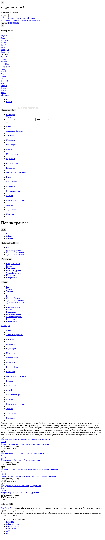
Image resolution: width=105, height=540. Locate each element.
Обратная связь (12, 524)
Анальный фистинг (14, 131)
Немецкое (10, 168)
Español (4, 45)
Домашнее (10, 140)
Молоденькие (12, 154)
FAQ (8, 533)
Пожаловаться (12, 526)
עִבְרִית (3, 59)
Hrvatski (4, 90)
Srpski (3, 92)
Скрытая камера (13, 191)
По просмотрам (13, 263)
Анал (8, 126)
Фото (8, 117)
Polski (3, 83)
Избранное (11, 275)
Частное (9, 238)
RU (7, 99)
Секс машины (12, 182)
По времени (6, 259)
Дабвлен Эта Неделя (15, 252)
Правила (10, 522)
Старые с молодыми (15, 200)
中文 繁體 (5, 67)
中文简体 (5, 64)
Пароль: (4, 15)
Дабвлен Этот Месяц (10, 243)
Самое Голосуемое (14, 273)
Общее (9, 236)
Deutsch (4, 40)
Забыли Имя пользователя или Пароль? (18, 18)
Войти (4, 23)
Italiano (4, 47)
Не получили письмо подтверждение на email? (21, 20)
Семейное (10, 186)
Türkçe (4, 69)
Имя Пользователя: (9, 13)
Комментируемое (13, 270)
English (4, 36)
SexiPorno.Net (7, 508)
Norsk (3, 74)
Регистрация (13, 23)
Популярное (11, 268)
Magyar (4, 86)
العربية (4, 57)
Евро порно (11, 145)
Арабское (10, 135)
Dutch (3, 43)
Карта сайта (11, 529)
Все (7, 234)
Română (4, 81)
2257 (8, 531)
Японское (10, 214)
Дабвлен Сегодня (13, 250)
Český (3, 76)
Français (4, 38)
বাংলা (2, 79)
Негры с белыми (13, 163)
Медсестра (10, 149)
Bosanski (4, 88)
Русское (9, 177)
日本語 (4, 61)
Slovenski (5, 95)
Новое (9, 266)
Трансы (9, 205)
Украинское (11, 209)
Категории (10, 114)
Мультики (10, 159)
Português (5, 50)
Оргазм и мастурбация (16, 172)
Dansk (3, 72)
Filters (4, 282)
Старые (9, 196)
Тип (3, 229)
